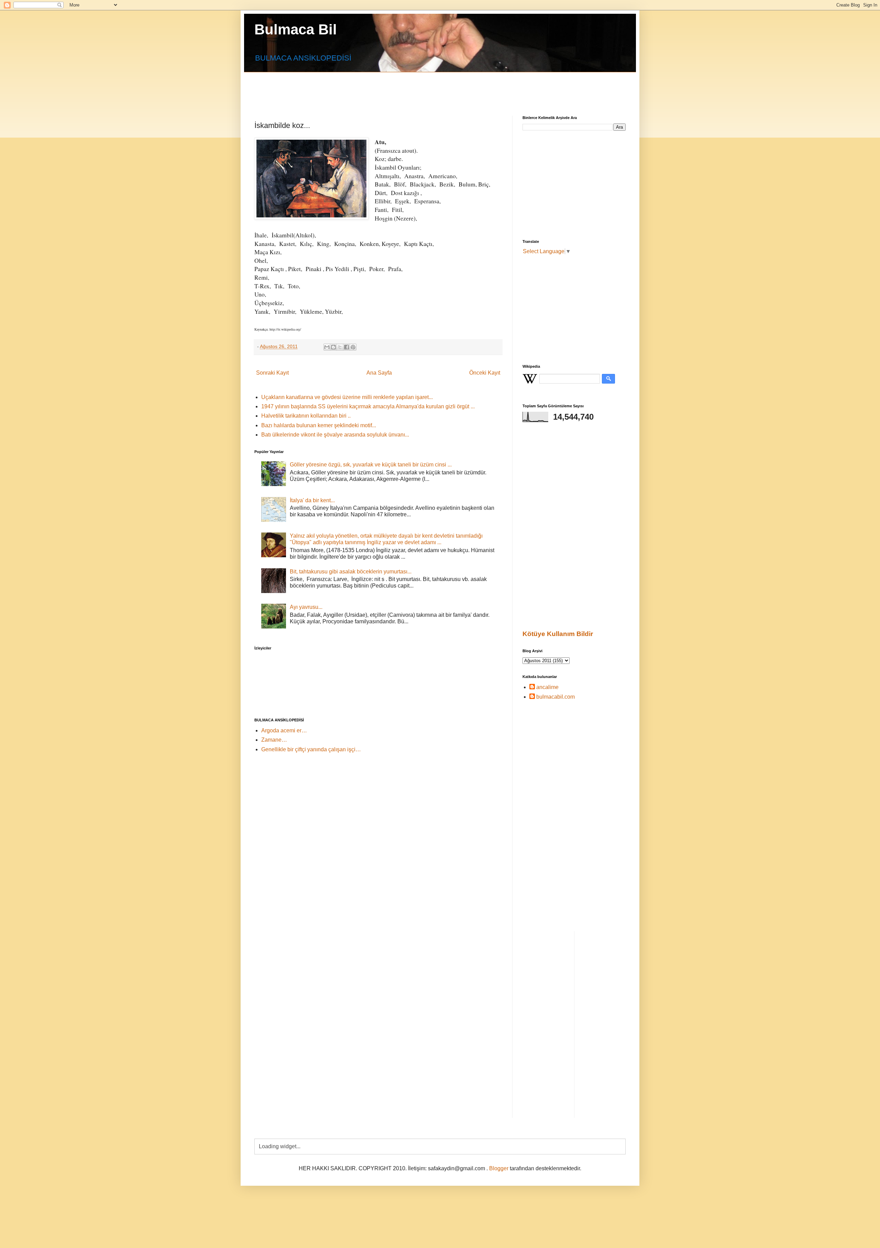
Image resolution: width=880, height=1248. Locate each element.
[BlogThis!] (333, 347)
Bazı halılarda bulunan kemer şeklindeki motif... (318, 425)
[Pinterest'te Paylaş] (353, 347)
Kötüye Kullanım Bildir (557, 633)
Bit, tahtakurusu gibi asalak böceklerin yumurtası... (350, 571)
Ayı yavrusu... (306, 607)
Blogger (498, 1168)
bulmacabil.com (555, 697)
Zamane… (274, 740)
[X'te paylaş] (340, 347)
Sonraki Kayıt (272, 373)
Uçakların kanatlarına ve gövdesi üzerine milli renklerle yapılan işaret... (347, 397)
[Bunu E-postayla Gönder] (326, 347)
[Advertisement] (421, 87)
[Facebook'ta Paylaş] (346, 347)
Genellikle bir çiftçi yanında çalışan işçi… (311, 749)
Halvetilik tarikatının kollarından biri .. (306, 416)
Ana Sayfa (379, 373)
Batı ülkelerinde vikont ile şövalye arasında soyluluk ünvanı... (335, 435)
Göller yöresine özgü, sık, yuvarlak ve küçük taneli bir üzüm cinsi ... (371, 464)
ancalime (547, 687)
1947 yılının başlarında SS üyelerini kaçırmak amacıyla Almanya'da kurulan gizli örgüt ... (368, 406)
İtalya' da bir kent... (312, 500)
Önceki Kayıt (484, 373)
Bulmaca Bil (295, 29)
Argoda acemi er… (284, 730)
